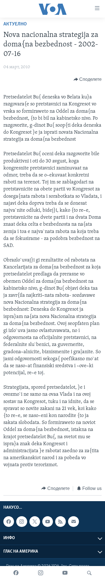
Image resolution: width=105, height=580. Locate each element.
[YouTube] (65, 573)
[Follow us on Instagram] (21, 521)
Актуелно (15, 24)
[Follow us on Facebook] (8, 521)
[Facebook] (16, 573)
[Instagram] (40, 573)
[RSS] (60, 521)
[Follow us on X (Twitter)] (34, 521)
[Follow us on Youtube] (47, 521)
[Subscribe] (73, 521)
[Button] (88, 79)
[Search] (89, 573)
